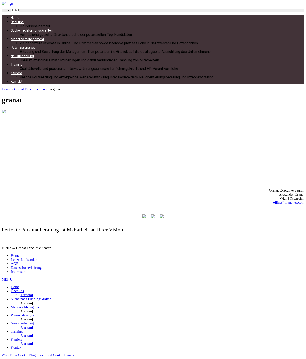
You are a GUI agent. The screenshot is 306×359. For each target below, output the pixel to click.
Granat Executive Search (31, 89)
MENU (7, 279)
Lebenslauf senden (24, 260)
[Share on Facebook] (144, 214)
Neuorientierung (22, 323)
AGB (15, 264)
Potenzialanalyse (22, 315)
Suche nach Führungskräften (31, 299)
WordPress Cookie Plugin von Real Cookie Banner (38, 355)
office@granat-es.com (288, 202)
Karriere (16, 339)
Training (17, 331)
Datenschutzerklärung (26, 268)
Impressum (18, 272)
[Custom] (26, 295)
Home (6, 89)
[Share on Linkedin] (161, 214)
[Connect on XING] (153, 214)
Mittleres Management (26, 307)
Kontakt (16, 347)
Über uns (17, 291)
